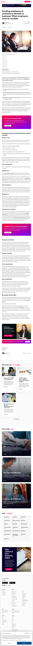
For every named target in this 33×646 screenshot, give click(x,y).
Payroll (23, 597)
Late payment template (5, 621)
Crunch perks (13, 604)
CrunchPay (13, 600)
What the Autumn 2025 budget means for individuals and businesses (11, 73)
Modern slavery (14, 625)
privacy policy (24, 640)
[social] (2, 349)
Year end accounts (24, 603)
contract (12, 211)
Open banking (24, 596)
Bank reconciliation (14, 593)
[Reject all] (30, 633)
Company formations (14, 597)
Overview (27, 633)
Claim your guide (8, 232)
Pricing (13, 628)
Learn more (27, 341)
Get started (8, 569)
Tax (2, 613)
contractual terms (8, 98)
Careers (13, 618)
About (12, 617)
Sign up (4, 580)
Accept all (24, 643)
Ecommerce (3, 593)
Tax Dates (3, 622)
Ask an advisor (13, 592)
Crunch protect (14, 603)
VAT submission (24, 601)
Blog (2, 617)
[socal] (3, 349)
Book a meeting (8, 335)
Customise (9, 643)
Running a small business (5, 610)
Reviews (13, 613)
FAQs (12, 621)
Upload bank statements (25, 600)
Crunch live (13, 601)
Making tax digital (24, 593)
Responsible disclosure (14, 629)
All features (23, 604)
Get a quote (27, 1)
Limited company (4, 592)
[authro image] (3, 23)
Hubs (2, 618)
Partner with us (14, 626)
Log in (23, 1)
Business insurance (14, 596)
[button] (31, 2)
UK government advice (9, 173)
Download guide (8, 125)
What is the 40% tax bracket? (6, 70)
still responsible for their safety (19, 217)
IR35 (22, 592)
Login (12, 622)
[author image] (3, 353)
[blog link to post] (9, 371)
